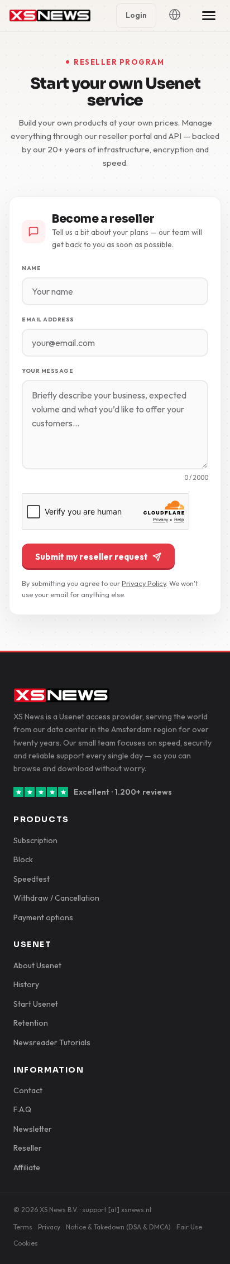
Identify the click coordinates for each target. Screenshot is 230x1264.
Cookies (25, 1243)
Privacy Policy (144, 583)
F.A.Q (22, 1109)
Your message (47, 370)
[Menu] (209, 15)
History (26, 984)
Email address (48, 319)
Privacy (49, 1227)
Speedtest (31, 879)
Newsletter (32, 1129)
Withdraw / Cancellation (56, 898)
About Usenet (37, 965)
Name (31, 268)
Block (23, 859)
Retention (30, 1023)
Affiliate (26, 1167)
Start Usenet (35, 1004)
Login (136, 15)
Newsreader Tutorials (51, 1042)
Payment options (43, 917)
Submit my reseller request (91, 556)
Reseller (27, 1148)
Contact (27, 1090)
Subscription (35, 840)
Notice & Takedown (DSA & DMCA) (118, 1227)
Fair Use (189, 1227)
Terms (22, 1227)
